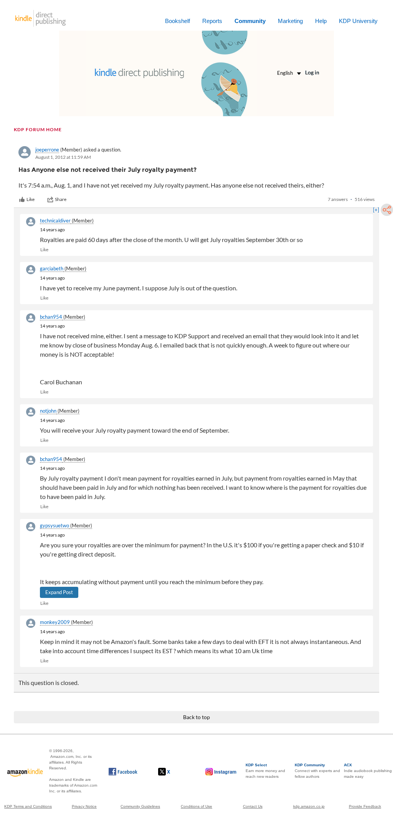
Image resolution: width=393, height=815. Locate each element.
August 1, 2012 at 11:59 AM (63, 157)
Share (60, 199)
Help (321, 21)
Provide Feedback (365, 806)
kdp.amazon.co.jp (309, 806)
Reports (212, 21)
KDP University (358, 21)
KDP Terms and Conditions (28, 806)
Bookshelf (177, 21)
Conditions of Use (196, 806)
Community (250, 21)
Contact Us (253, 806)
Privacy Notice (84, 806)
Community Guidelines (140, 806)
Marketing (290, 21)
